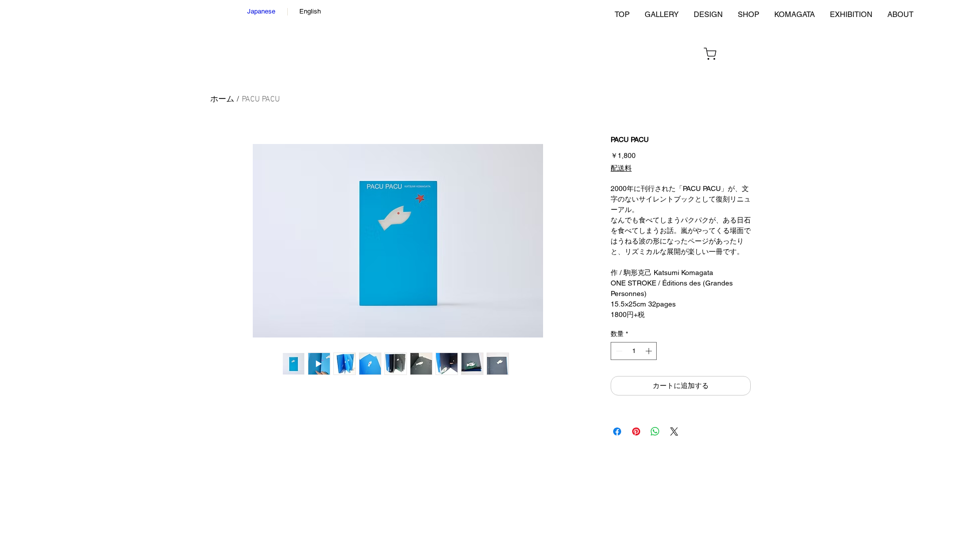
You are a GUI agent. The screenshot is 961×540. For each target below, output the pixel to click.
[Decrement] (618, 351)
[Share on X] (674, 432)
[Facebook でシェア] (617, 432)
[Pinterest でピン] (636, 432)
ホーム (222, 99)
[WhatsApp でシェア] (655, 432)
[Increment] (650, 351)
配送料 (621, 168)
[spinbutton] (634, 351)
